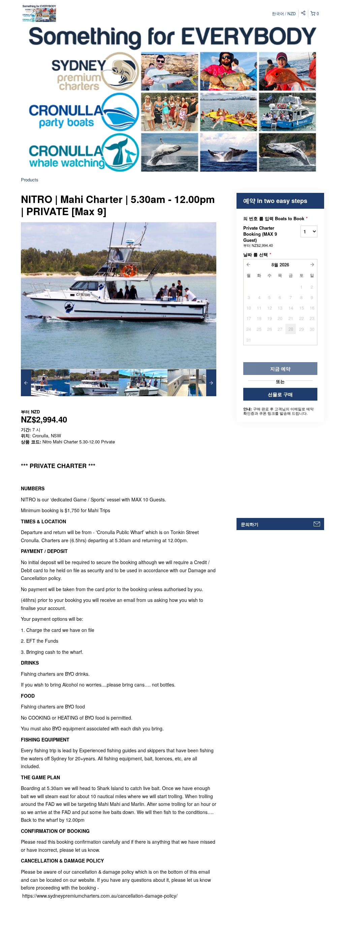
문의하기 (249, 524)
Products (29, 179)
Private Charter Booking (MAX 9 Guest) (260, 236)
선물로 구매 (280, 394)
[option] (45, 382)
